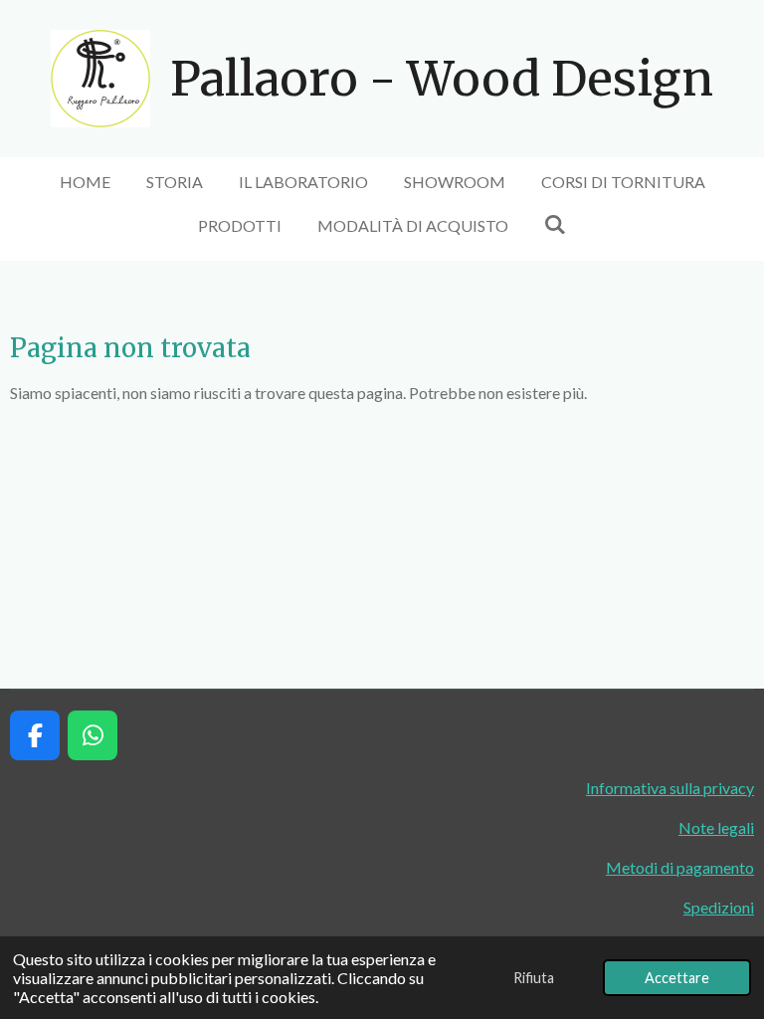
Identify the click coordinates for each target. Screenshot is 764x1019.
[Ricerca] (555, 223)
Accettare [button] (677, 977)
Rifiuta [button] (533, 977)
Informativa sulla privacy (670, 787)
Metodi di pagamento (680, 867)
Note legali (716, 827)
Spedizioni (718, 907)
